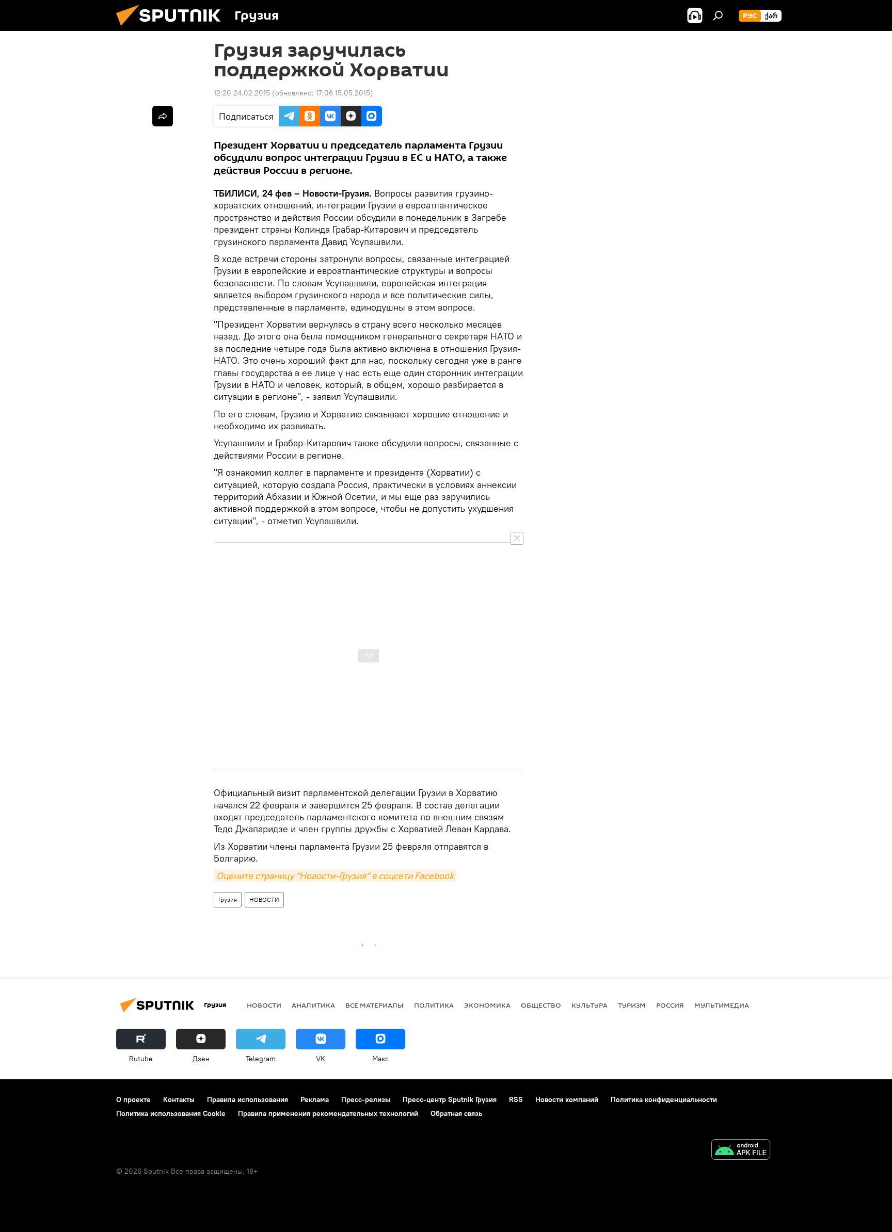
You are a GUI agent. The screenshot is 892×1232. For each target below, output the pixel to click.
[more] (162, 116)
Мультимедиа (721, 1005)
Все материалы (374, 1005)
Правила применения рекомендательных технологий (328, 1113)
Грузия (227, 899)
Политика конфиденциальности (664, 1099)
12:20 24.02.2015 (242, 93)
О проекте (133, 1099)
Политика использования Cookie (171, 1113)
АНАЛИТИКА (313, 1005)
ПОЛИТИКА (434, 1005)
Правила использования (247, 1099)
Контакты (179, 1099)
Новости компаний (566, 1099)
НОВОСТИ (264, 899)
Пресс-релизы (365, 1099)
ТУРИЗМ (632, 1005)
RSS (516, 1099)
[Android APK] (741, 1150)
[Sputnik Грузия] (172, 28)
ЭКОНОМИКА (487, 1005)
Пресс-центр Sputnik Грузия (450, 1099)
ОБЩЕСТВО (541, 1005)
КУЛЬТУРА (589, 1005)
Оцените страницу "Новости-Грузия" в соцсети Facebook (335, 876)
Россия (670, 1005)
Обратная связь (456, 1113)
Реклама (314, 1099)
